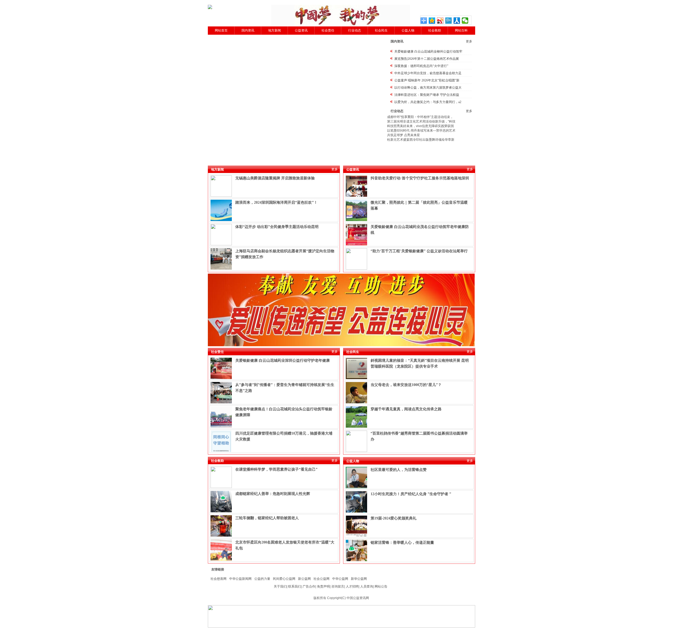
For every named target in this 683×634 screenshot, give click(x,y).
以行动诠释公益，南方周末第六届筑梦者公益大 (428, 87)
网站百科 (461, 30)
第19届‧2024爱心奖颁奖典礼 (393, 518)
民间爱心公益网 (284, 579)
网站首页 (221, 30)
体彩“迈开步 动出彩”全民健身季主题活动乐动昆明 (277, 227)
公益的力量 (262, 579)
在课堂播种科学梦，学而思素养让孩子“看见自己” (276, 469)
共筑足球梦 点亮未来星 (403, 135)
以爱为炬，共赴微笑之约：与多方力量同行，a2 (427, 102)
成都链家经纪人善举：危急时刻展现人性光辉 (272, 494)
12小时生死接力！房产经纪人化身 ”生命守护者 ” (411, 494)
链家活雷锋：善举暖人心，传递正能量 (402, 543)
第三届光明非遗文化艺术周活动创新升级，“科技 (421, 121)
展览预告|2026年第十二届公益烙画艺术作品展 (426, 59)
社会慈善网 (219, 579)
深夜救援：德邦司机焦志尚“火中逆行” (421, 66)
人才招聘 (352, 586)
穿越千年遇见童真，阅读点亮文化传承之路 (406, 409)
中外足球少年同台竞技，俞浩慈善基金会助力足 (428, 73)
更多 (469, 41)
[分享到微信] (465, 20)
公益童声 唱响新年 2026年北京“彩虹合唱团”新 (426, 80)
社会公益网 (321, 579)
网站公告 (381, 586)
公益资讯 (301, 30)
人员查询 (366, 586)
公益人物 (408, 30)
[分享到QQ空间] (432, 20)
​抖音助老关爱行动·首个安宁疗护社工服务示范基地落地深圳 (420, 178)
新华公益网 (359, 579)
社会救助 (434, 30)
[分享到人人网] (457, 20)
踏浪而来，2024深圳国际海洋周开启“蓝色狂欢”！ (276, 202)
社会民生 (381, 30)
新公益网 (304, 579)
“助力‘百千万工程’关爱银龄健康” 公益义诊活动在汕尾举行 (419, 251)
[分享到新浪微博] (440, 20)
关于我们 (280, 586)
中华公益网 (340, 579)
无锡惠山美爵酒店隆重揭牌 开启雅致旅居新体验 (275, 178)
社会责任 (327, 30)
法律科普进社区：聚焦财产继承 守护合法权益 (426, 95)
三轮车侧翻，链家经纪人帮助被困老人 (267, 518)
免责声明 (323, 586)
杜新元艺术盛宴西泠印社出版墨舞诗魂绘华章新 (420, 139)
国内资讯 (247, 30)
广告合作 (309, 586)
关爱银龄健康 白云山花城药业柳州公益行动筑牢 (428, 51)
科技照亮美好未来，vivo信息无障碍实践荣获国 (420, 126)
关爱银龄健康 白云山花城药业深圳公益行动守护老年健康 (282, 361)
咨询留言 (337, 586)
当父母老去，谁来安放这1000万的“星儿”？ (406, 385)
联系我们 (294, 586)
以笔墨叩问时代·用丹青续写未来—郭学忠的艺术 (421, 130)
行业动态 (354, 30)
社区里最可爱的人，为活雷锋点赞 (399, 470)
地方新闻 (274, 30)
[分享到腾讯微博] (448, 20)
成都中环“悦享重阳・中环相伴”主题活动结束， (420, 117)
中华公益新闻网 (240, 579)
